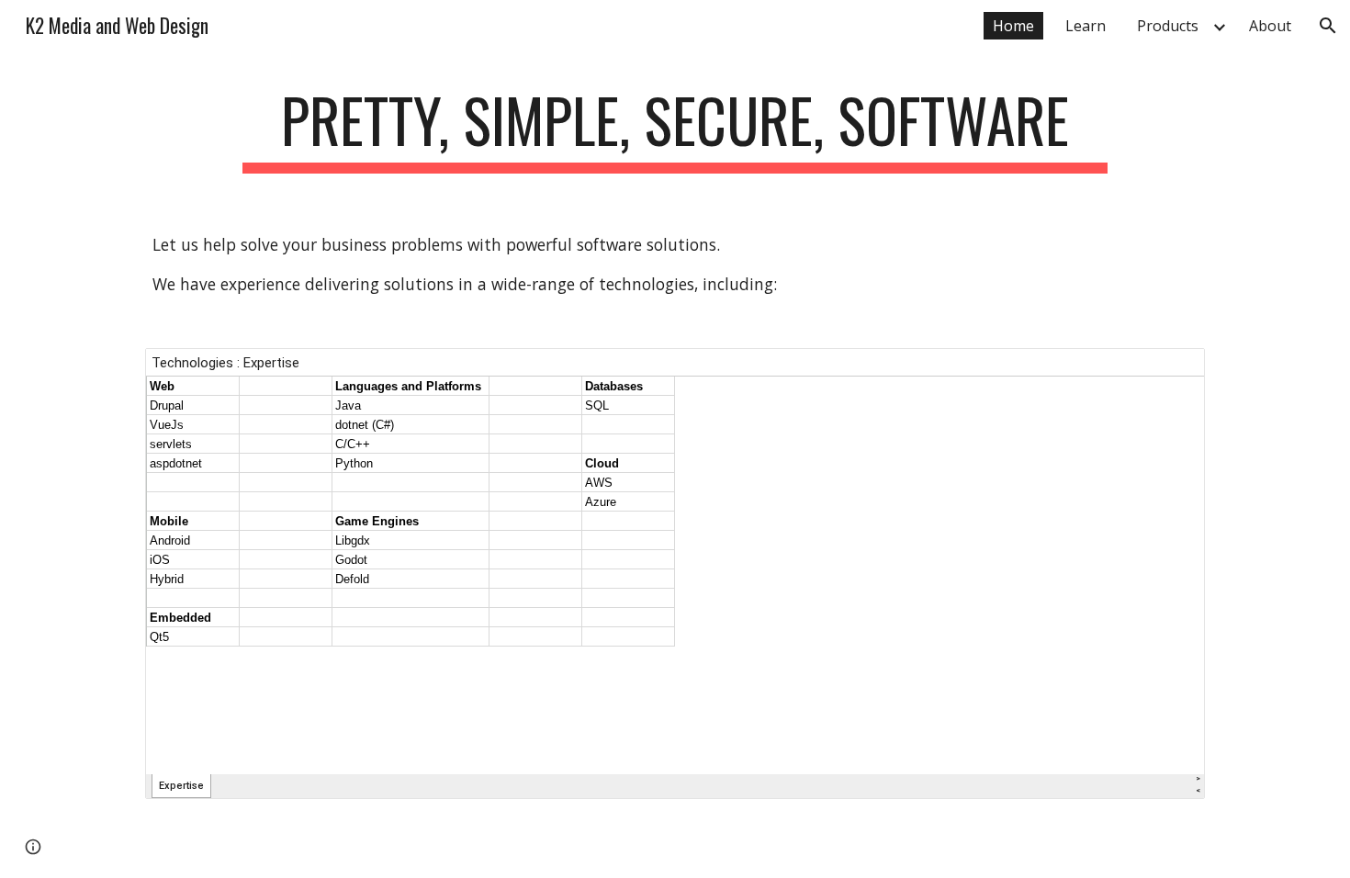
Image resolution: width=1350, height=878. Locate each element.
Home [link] (1013, 26)
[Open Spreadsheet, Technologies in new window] (1170, 372)
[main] (674, 129)
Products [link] (1167, 26)
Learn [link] (1085, 26)
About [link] (1270, 26)
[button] (1328, 26)
